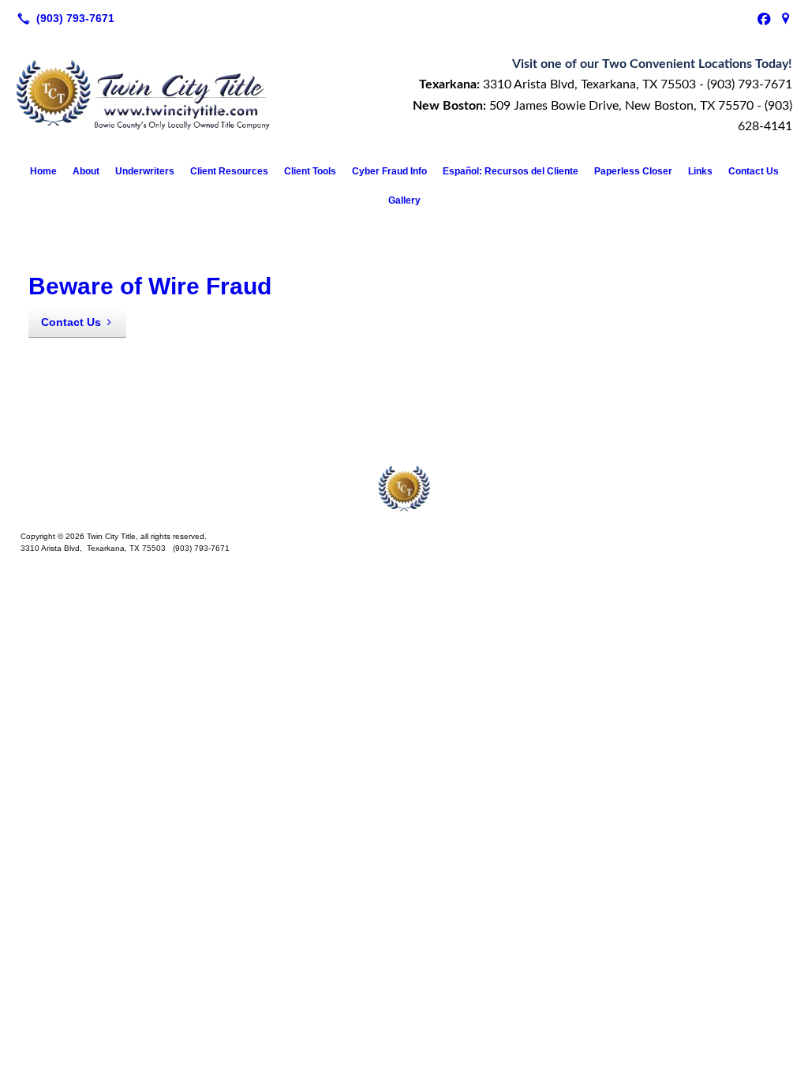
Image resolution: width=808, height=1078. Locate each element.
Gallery (404, 200)
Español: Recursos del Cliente (510, 171)
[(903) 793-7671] (62, 18)
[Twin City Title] (404, 487)
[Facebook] (764, 18)
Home (43, 171)
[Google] (786, 18)
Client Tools (310, 171)
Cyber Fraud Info (389, 171)
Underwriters (144, 171)
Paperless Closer (633, 171)
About (86, 171)
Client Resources (229, 171)
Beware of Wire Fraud (149, 286)
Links (700, 171)
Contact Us (753, 171)
